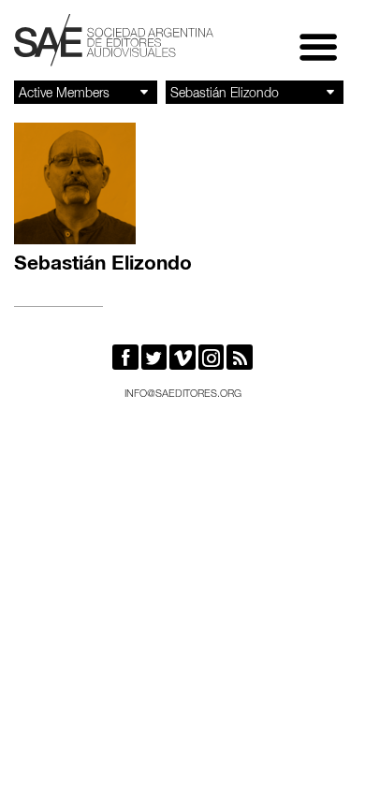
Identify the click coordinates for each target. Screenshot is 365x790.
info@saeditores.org (182, 394)
